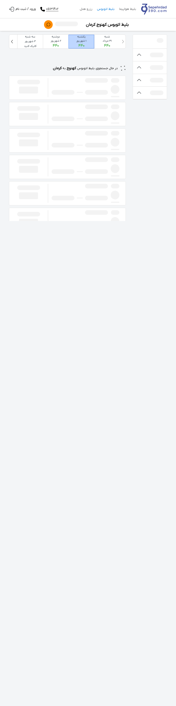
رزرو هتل (86, 9)
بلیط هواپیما (127, 9)
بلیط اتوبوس (106, 9)
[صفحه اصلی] (154, 9)
